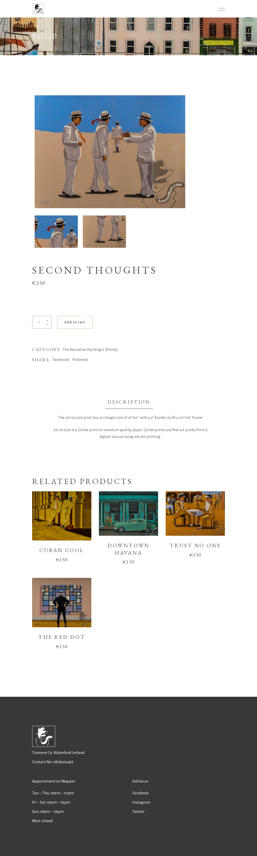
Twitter (138, 811)
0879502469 (63, 762)
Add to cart (75, 322)
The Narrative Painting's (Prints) (90, 349)
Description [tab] (128, 402)
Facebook (140, 793)
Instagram (141, 802)
